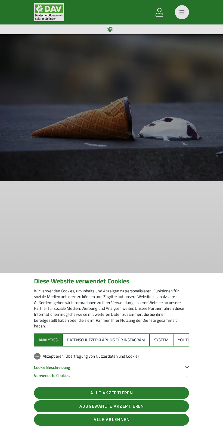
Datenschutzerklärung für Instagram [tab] (106, 340)
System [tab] (161, 340)
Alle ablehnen (111, 419)
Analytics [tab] (48, 340)
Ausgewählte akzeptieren (111, 406)
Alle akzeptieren (111, 393)
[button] (111, 366)
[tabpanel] (111, 365)
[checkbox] (111, 356)
